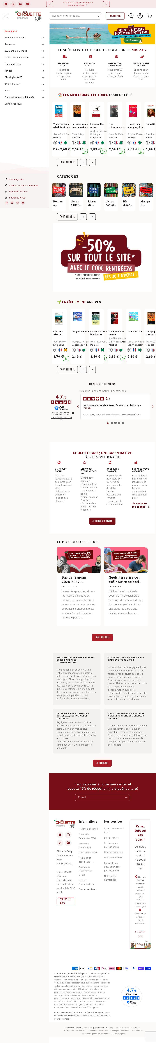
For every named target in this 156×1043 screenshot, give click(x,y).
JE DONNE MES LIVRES (102, 521)
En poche (58, 345)
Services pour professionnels (111, 845)
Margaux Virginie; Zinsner (86, 341)
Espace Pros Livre (18, 191)
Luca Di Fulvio (117, 134)
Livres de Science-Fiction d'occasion (93, 203)
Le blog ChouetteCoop (86, 882)
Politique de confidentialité (86, 860)
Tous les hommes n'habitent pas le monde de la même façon (64, 126)
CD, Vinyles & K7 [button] (13, 77)
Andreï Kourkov (99, 131)
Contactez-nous (66, 901)
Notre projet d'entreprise (110, 878)
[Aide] (131, 16)
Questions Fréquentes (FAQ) (88, 836)
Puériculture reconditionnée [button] (19, 97)
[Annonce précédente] (49, 4)
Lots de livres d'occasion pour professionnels (112, 867)
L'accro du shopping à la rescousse (135, 126)
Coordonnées (138, 1031)
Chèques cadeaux (88, 852)
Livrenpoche (77, 1028)
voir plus (88, 408)
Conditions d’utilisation (99, 1031)
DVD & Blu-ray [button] (12, 84)
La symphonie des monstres (80, 126)
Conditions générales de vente (95, 1034)
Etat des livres (111, 838)
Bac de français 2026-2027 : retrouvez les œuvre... (74, 580)
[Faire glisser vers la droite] (92, 162)
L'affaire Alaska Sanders (58, 333)
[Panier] (149, 16)
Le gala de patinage (83, 331)
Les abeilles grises (97, 126)
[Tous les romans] (102, 257)
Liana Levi (96, 137)
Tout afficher (67, 162)
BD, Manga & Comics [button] (16, 50)
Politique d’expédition (120, 1031)
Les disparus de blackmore (99, 333)
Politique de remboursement (128, 1028)
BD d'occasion (128, 203)
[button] (5, 16)
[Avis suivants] (153, 406)
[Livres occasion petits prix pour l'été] (102, 34)
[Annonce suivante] (106, 4)
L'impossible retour (116, 333)
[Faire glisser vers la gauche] (83, 162)
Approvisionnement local (114, 830)
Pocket (76, 137)
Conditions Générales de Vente (85, 871)
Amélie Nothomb (118, 338)
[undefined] (73, 413)
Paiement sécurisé (88, 829)
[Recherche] (97, 15)
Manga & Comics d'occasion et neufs (146, 203)
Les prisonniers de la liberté (117, 126)
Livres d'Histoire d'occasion (76, 203)
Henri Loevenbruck (101, 341)
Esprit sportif (79, 345)
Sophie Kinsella (136, 134)
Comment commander (85, 845)
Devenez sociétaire (113, 852)
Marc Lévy (78, 134)
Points (57, 137)
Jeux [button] (7, 90)
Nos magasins (16, 179)
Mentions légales (118, 1034)
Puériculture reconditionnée (23, 185)
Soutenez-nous (17, 198)
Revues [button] (8, 70)
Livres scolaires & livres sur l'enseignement (111, 203)
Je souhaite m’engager (139, 505)
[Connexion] (140, 16)
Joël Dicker (60, 341)
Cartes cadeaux (13, 103)
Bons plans (11, 31)
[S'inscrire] (126, 797)
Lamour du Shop (105, 1028)
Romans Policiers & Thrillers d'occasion (58, 203)
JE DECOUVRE (102, 763)
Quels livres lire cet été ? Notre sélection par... (126, 580)
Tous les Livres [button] (13, 64)
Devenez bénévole (113, 857)
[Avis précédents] (78, 406)
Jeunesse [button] (10, 44)
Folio (149, 137)
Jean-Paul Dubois (63, 134)
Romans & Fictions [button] (15, 37)
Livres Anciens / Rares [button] (17, 57)
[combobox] (75, 15)
